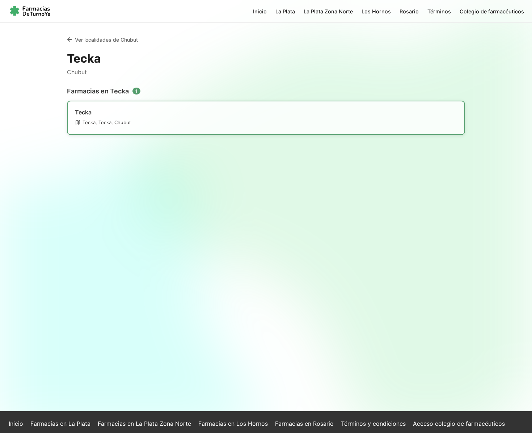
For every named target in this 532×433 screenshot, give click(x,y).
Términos (439, 11)
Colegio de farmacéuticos (492, 11)
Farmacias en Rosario (304, 423)
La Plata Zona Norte (328, 11)
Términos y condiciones (373, 423)
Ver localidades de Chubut (106, 40)
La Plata (285, 11)
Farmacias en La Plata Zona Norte (144, 423)
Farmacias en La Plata (60, 423)
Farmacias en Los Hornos (233, 423)
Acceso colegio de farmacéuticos (459, 423)
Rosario (409, 11)
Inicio (260, 11)
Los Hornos (376, 11)
